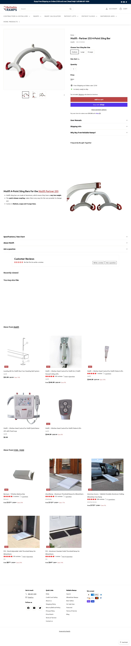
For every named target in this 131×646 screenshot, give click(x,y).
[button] (50, 376)
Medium (74, 52)
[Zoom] (34, 59)
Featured (69, 607)
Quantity (73, 64)
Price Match (49, 614)
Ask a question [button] (111, 263)
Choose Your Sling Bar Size (80, 47)
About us (49, 601)
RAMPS (37, 16)
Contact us (49, 621)
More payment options (99, 109)
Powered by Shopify (64, 631)
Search (68, 594)
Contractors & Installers (16, 16)
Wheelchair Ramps (72, 597)
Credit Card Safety (51, 597)
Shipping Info (75, 126)
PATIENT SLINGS (89, 16)
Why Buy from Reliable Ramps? (83, 132)
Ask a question (10, 249)
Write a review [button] (98, 263)
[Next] (63, 94)
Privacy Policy (50, 611)
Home (72, 35)
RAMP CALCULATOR (53, 16)
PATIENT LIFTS (70, 16)
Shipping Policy (51, 604)
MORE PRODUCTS (11, 21)
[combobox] (46, 9)
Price (72, 75)
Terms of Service (51, 617)
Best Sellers (70, 601)
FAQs (47, 594)
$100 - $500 (19, 450)
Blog (67, 614)
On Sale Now (70, 604)
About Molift (9, 243)
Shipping (81, 94)
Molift (72, 42)
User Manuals (76, 120)
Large (82, 52)
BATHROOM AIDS (108, 16)
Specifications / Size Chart (14, 237)
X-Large (90, 52)
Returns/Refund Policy (53, 607)
